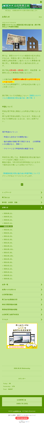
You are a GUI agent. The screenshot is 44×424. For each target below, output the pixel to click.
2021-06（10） (9, 255)
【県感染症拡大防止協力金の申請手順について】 (21, 173)
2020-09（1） (8, 275)
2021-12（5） (8, 236)
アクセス (5, 319)
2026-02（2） (8, 220)
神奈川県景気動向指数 (9, 304)
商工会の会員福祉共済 (9, 299)
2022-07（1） (8, 223)
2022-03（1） (8, 226)
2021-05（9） (8, 259)
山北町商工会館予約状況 (10, 314)
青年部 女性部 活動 (9, 202)
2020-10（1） (8, 272)
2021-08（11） (9, 249)
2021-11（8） (8, 239)
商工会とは (6, 197)
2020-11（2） (8, 268)
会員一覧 (5, 284)
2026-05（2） (8, 216)
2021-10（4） (8, 242)
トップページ (6, 192)
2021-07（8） (8, 252)
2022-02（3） (8, 229)
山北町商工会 (17, 411)
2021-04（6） (8, 262)
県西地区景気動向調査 (9, 309)
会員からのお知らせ (9, 289)
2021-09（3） (8, 246)
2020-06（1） (8, 278)
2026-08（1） (8, 213)
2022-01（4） (8, 233)
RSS (40, 17)
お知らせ (5, 207)
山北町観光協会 (7, 294)
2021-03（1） (8, 265)
